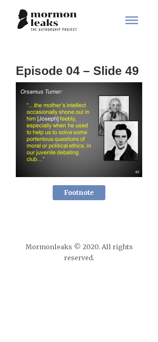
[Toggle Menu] (131, 20)
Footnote (79, 192)
